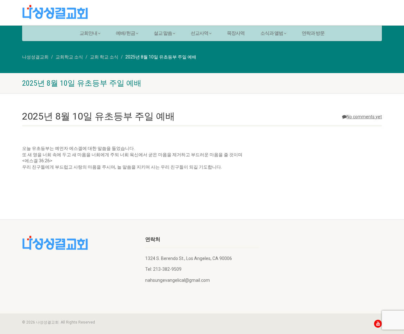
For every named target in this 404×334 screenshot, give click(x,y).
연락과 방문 (313, 33)
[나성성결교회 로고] (79, 12)
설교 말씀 (163, 33)
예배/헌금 (125, 33)
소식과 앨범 (271, 33)
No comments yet (364, 116)
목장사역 (236, 33)
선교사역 (199, 33)
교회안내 (88, 33)
